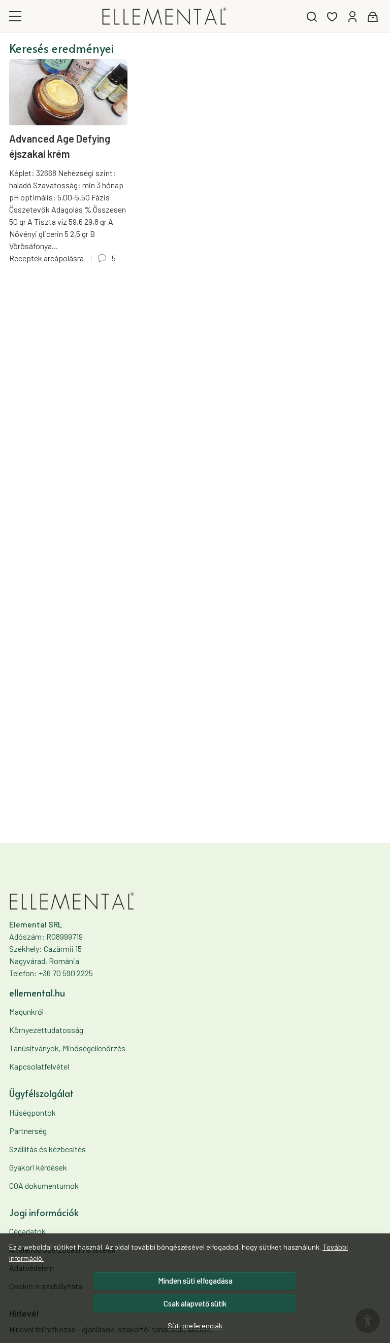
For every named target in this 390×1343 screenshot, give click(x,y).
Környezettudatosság (46, 1030)
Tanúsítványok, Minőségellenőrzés (67, 1048)
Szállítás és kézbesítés (47, 1149)
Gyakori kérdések (38, 1167)
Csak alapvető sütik (195, 1303)
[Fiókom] (352, 16)
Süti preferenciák (195, 1325)
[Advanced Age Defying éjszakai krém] (68, 92)
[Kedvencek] (332, 16)
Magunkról (26, 1011)
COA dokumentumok (44, 1185)
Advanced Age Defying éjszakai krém (59, 146)
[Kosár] (373, 16)
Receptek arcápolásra (46, 258)
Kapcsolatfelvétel (39, 1066)
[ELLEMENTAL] (164, 16)
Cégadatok (27, 1231)
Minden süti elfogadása (195, 1280)
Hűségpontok (32, 1112)
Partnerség (28, 1130)
